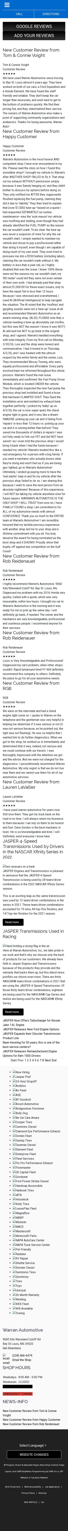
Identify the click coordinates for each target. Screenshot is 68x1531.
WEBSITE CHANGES (34, 1455)
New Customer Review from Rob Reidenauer (31, 635)
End (54, 1060)
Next (48, 1060)
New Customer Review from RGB (31, 685)
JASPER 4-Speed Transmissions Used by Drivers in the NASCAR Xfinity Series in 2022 (33, 849)
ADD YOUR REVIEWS (34, 35)
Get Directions (12, 1348)
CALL (18, 14)
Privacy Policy (28, 1493)
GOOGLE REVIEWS (34, 26)
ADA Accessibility (32, 1487)
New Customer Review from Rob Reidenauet (31, 558)
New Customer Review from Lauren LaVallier (31, 784)
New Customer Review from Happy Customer (31, 134)
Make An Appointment (18, 1386)
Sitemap (42, 1493)
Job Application (52, 1487)
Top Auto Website (39, 1477)
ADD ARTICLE (30, 1502)
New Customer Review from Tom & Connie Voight (31, 52)
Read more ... (13, 922)
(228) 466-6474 (22, 1355)
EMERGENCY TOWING (18, 1394)
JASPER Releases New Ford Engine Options (31, 1029)
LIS (42, 1502)
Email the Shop (21, 1360)
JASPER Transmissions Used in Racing (33, 934)
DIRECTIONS (49, 14)
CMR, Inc (53, 1471)
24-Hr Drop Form (12, 1487)
